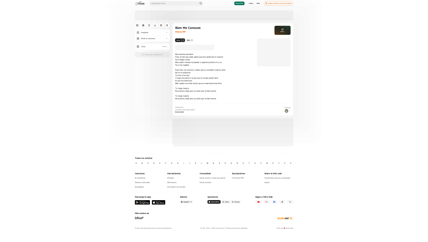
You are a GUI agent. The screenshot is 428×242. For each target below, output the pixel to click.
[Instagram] (266, 202)
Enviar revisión (179, 112)
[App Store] (158, 202)
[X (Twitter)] (290, 202)
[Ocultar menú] (137, 25)
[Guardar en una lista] (149, 25)
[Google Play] (142, 202)
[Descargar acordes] (155, 25)
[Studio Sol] (285, 218)
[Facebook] (274, 202)
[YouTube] (258, 202)
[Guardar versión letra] (183, 40)
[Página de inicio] (140, 3)
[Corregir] (161, 25)
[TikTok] (282, 202)
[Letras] (139, 217)
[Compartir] (167, 25)
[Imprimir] (143, 25)
